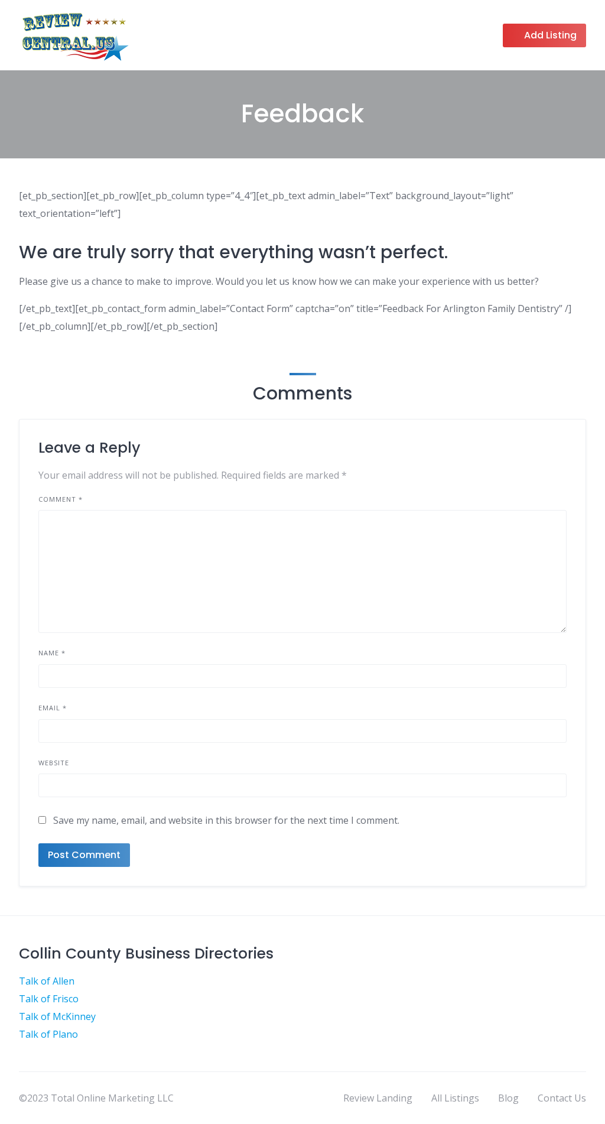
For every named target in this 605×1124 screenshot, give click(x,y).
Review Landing (377, 1097)
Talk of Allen (46, 980)
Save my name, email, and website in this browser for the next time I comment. (226, 820)
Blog (508, 1097)
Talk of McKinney (57, 1016)
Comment (60, 499)
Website (53, 762)
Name (52, 652)
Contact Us (562, 1097)
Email (52, 707)
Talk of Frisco (49, 998)
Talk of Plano (48, 1034)
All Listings (455, 1097)
